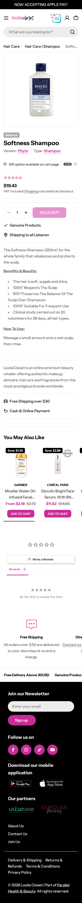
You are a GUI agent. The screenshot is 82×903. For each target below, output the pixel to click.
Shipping (31, 191)
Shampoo (52, 151)
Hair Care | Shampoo (42, 46)
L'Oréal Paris (57, 485)
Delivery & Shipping (25, 860)
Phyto (23, 151)
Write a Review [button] (43, 559)
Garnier (20, 485)
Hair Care (11, 46)
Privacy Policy (19, 872)
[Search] (72, 32)
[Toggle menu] (6, 18)
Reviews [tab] (14, 569)
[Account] (67, 18)
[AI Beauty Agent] (56, 18)
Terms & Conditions (43, 866)
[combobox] (41, 32)
